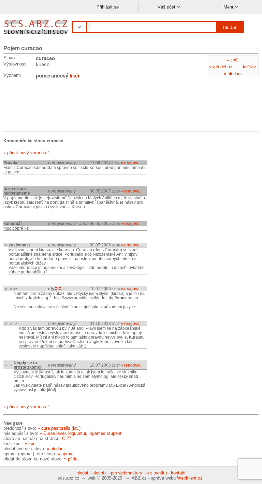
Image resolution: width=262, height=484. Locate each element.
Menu (228, 7)
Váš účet (167, 7)
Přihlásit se (108, 7)
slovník (99, 472)
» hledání (233, 73)
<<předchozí (221, 66)
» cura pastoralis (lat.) (59, 428)
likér (75, 76)
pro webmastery (126, 472)
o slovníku (156, 472)
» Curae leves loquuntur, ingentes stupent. (81, 433)
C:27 (66, 438)
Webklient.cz (190, 478)
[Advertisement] (58, 106)
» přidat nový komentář (26, 152)
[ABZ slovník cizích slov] (36, 35)
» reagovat (131, 162)
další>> (249, 66)
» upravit (66, 453)
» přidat (71, 458)
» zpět (233, 59)
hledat (229, 27)
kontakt (178, 472)
